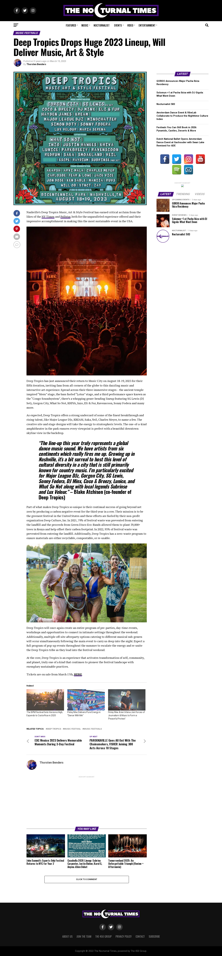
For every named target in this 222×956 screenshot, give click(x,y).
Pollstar (65, 216)
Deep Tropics (54, 729)
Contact (140, 936)
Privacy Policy (124, 936)
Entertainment (147, 25)
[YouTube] (200, 159)
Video (130, 25)
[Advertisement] (86, 801)
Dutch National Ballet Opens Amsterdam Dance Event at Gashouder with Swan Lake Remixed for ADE (180, 142)
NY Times (48, 216)
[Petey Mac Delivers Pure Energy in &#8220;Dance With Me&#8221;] (86, 700)
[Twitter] (177, 159)
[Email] (188, 170)
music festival (72, 729)
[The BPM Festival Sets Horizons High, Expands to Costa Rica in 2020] (45, 700)
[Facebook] (165, 159)
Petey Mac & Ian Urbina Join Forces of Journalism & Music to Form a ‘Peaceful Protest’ (126, 715)
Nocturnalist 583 (166, 104)
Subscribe (154, 936)
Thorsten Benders (36, 64)
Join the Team (83, 936)
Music (84, 25)
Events (118, 25)
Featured (71, 25)
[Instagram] (188, 159)
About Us (67, 936)
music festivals (93, 729)
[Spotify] (177, 170)
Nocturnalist (102, 25)
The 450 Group (103, 936)
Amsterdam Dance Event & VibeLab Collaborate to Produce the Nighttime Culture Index (182, 116)
